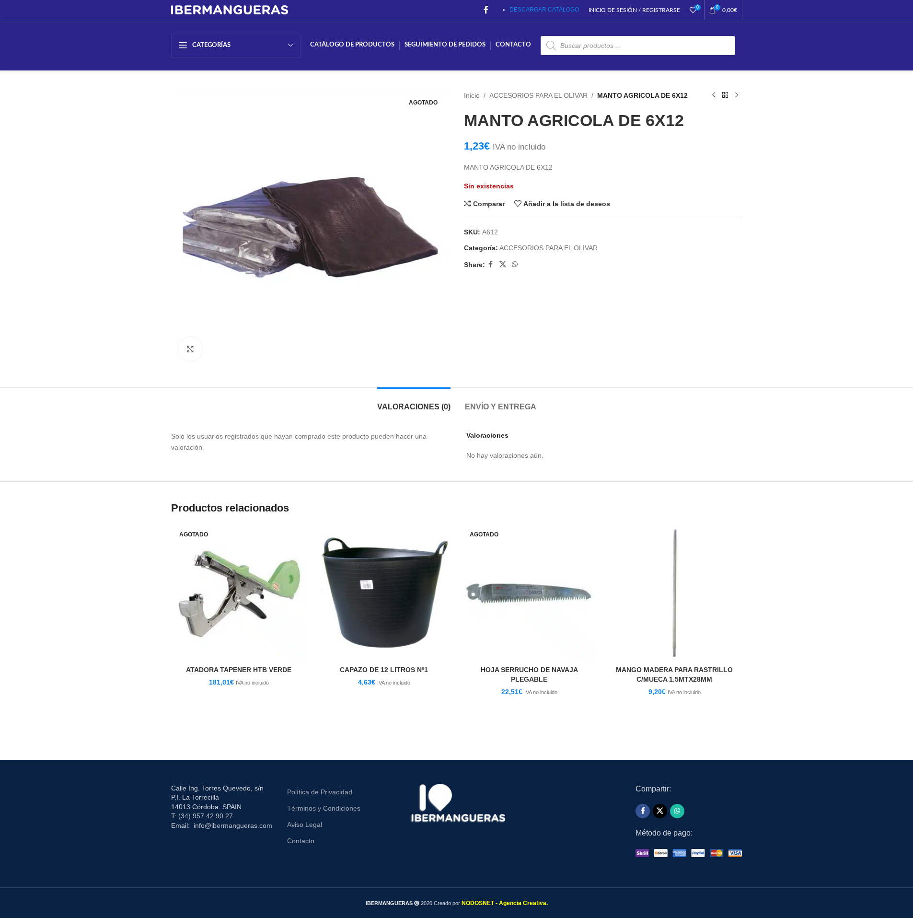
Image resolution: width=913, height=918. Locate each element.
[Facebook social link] (486, 9)
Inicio (472, 95)
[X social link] (503, 264)
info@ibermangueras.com (233, 825)
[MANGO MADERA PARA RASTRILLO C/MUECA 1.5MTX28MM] (674, 593)
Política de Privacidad (319, 792)
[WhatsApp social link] (514, 264)
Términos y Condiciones (323, 808)
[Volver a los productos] (725, 95)
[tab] (414, 402)
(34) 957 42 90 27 (205, 816)
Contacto (300, 841)
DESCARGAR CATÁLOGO (544, 9)
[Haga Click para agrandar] (190, 349)
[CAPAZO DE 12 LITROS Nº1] (384, 593)
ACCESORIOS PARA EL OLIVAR (538, 95)
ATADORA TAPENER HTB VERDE (238, 670)
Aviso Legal (304, 824)
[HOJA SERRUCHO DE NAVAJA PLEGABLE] (529, 593)
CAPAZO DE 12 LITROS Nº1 (384, 670)
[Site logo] (230, 9)
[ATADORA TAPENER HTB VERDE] (239, 593)
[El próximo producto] (736, 95)
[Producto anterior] (713, 95)
